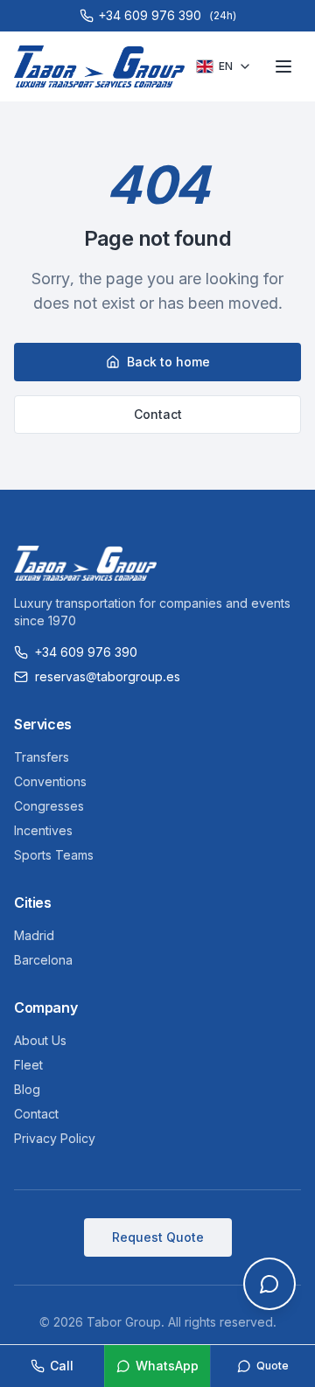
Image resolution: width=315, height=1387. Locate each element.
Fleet (28, 1064)
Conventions (50, 781)
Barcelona (43, 959)
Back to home (168, 361)
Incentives (43, 830)
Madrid (34, 935)
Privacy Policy (54, 1138)
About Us (40, 1040)
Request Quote (158, 1237)
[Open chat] (269, 1283)
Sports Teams (54, 855)
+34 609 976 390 (86, 652)
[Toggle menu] (283, 66)
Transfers (41, 757)
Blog (27, 1089)
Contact (158, 414)
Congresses (49, 806)
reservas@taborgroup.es (107, 676)
